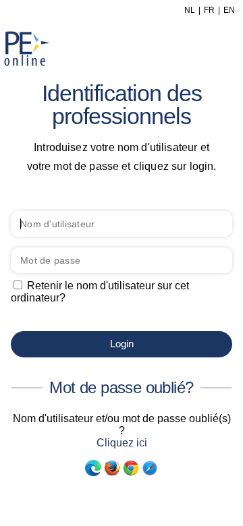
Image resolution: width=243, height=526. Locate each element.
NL (189, 10)
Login (122, 343)
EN (229, 10)
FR (209, 10)
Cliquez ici (122, 442)
